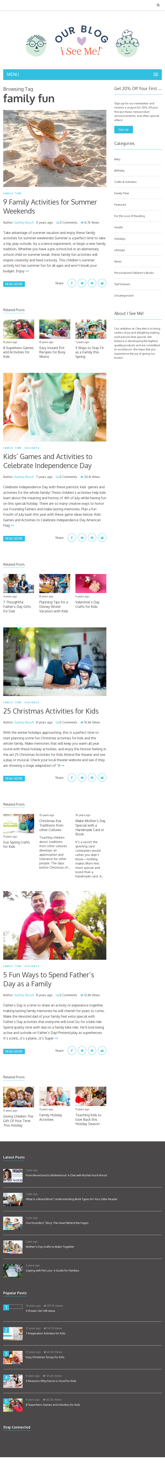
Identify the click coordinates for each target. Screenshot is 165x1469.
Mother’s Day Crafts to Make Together (50, 1246)
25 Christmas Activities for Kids (51, 711)
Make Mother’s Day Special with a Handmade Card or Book (90, 827)
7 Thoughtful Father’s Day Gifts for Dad (17, 606)
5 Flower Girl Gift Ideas (40, 1310)
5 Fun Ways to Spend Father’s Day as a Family (48, 979)
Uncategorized (123, 295)
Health (118, 227)
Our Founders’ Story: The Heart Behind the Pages (57, 1223)
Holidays (32, 447)
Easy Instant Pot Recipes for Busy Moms (52, 352)
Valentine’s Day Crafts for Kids (87, 604)
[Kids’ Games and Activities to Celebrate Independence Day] (54, 407)
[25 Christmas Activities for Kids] (54, 661)
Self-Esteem (122, 284)
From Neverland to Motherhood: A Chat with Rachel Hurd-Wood (66, 1175)
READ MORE (14, 284)
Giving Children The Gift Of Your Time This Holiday (18, 1120)
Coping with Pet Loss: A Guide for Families (52, 1270)
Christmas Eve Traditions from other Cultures (51, 825)
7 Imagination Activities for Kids (46, 1333)
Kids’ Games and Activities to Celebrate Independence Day (47, 461)
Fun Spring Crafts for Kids (16, 844)
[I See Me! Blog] (82, 64)
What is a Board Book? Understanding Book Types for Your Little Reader (72, 1199)
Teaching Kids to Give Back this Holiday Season (88, 1119)
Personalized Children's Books (134, 272)
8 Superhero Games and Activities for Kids (18, 352)
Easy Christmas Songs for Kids (45, 1357)
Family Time (12, 193)
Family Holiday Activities (50, 1117)
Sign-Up (123, 129)
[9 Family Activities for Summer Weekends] (54, 148)
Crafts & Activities (125, 182)
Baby (117, 159)
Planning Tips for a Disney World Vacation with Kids (53, 606)
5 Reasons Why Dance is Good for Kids (51, 1381)
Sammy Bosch (24, 222)
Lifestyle (119, 250)
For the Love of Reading (129, 216)
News (118, 261)
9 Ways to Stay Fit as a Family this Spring (89, 352)
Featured (120, 204)
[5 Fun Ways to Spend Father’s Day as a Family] (54, 925)
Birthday (119, 170)
